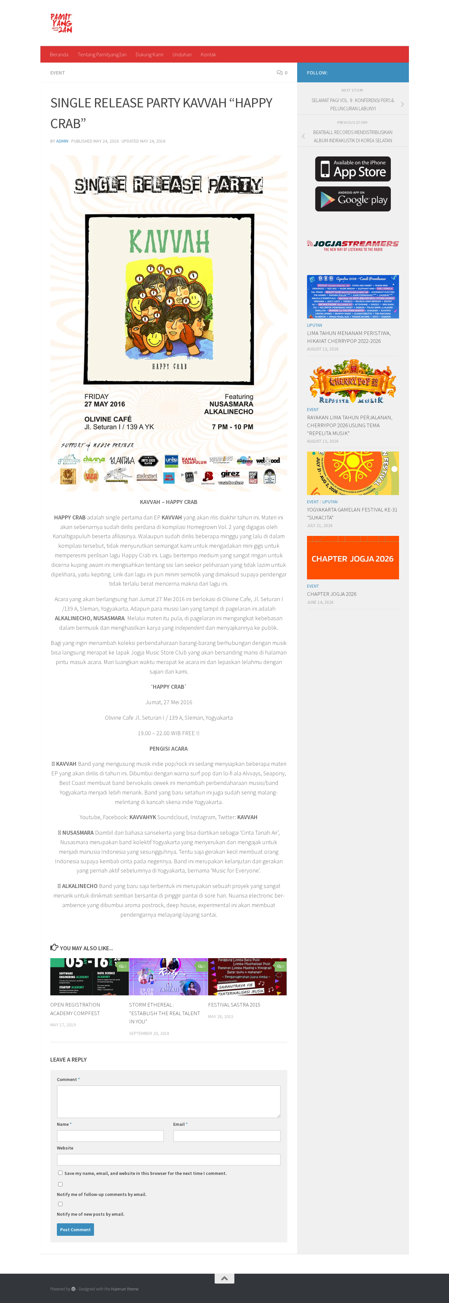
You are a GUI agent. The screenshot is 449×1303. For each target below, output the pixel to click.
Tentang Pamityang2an (102, 54)
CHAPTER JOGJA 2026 (331, 593)
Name (64, 1124)
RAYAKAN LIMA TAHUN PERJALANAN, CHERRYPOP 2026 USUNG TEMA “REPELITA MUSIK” (349, 425)
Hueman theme (124, 1289)
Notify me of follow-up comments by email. (102, 1194)
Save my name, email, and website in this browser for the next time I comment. (145, 1173)
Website (65, 1148)
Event (57, 72)
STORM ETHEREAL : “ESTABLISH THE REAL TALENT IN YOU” (164, 1013)
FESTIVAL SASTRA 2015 (234, 1004)
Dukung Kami (149, 54)
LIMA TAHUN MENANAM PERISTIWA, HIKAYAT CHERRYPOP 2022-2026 (349, 337)
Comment (68, 1079)
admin (62, 141)
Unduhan (182, 54)
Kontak (208, 54)
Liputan (314, 325)
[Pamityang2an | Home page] (61, 23)
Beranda (59, 54)
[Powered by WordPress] (73, 1289)
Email (180, 1124)
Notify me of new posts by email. (91, 1214)
